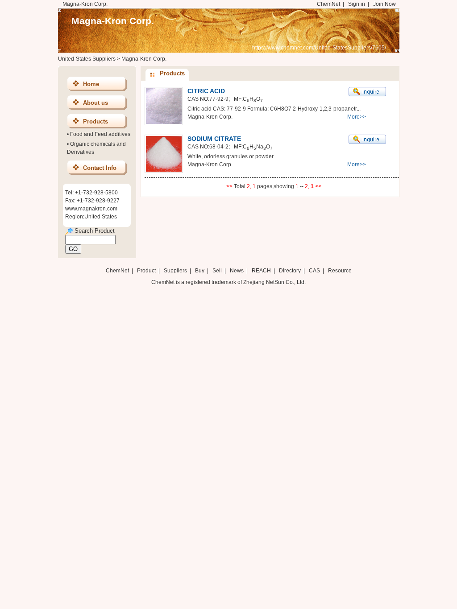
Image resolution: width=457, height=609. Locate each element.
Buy (199, 270)
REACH (261, 270)
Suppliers (175, 270)
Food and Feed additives (100, 134)
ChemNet (328, 4)
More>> (356, 117)
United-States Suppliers (87, 59)
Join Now (384, 4)
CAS (314, 270)
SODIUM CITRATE (214, 138)
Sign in (356, 4)
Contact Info (99, 168)
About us (95, 102)
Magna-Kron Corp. (112, 21)
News (237, 270)
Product (147, 270)
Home (91, 84)
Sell (217, 270)
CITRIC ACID (206, 91)
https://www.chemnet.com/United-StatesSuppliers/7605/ (319, 48)
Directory (290, 270)
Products (95, 121)
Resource (340, 270)
